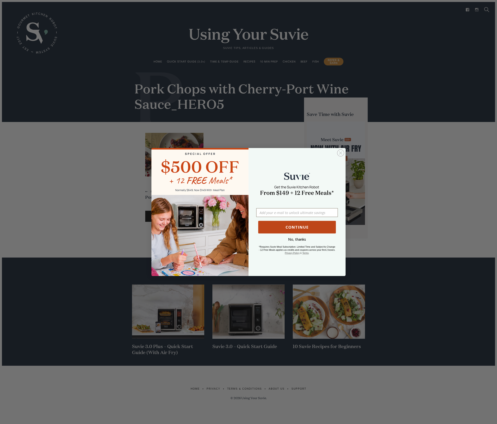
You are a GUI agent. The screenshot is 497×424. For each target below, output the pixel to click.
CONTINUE (297, 227)
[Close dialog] (340, 153)
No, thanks (297, 239)
